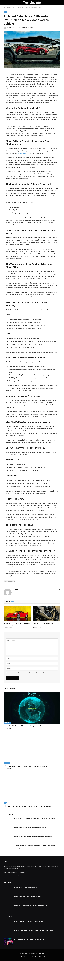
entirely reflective (23, 153)
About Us (23, 957)
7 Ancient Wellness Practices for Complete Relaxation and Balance (34, 845)
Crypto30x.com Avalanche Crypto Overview (27, 896)
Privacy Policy (38, 957)
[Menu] (5, 2)
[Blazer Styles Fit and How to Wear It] (8, 890)
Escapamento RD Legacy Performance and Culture (46, 624)
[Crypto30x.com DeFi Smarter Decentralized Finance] (8, 830)
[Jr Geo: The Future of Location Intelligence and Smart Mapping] (32, 708)
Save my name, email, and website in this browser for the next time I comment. (28, 673)
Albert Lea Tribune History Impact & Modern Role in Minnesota (29, 806)
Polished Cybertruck (9, 581)
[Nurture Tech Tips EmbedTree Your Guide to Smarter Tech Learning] (8, 821)
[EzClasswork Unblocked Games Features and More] (8, 941)
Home (5, 7)
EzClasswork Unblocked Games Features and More (29, 939)
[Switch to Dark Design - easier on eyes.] (57, 2)
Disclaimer (47, 957)
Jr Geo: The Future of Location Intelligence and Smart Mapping (29, 726)
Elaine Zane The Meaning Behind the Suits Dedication (30, 905)
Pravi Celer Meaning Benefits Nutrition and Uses (29, 921)
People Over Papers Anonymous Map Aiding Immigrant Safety (33, 836)
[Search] (59, 3)
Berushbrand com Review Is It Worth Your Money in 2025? (27, 766)
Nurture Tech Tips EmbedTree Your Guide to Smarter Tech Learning (35, 818)
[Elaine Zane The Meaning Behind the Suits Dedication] (8, 908)
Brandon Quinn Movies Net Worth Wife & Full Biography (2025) (33, 930)
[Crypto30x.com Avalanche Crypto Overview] (8, 899)
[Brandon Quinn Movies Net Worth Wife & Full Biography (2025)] (8, 932)
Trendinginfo (41, 953)
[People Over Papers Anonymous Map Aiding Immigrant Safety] (8, 839)
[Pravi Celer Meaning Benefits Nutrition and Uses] (8, 923)
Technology (7, 722)
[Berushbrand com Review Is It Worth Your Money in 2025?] (32, 748)
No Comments (23, 27)
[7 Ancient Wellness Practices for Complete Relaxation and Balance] (8, 848)
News (5, 803)
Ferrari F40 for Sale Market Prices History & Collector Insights (17, 624)
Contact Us (30, 957)
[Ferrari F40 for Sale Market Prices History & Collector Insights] (17, 613)
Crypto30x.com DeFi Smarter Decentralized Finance (30, 827)
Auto (5, 12)
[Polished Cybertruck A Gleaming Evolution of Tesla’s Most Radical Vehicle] (32, 49)
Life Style (6, 762)
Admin (9, 27)
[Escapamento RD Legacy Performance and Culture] (46, 613)
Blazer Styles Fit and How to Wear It (25, 887)
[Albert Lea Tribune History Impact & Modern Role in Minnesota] (32, 788)
